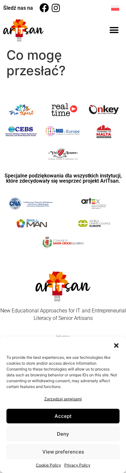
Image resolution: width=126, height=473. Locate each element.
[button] (116, 345)
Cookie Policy (48, 465)
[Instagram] (55, 8)
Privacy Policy (77, 465)
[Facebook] (44, 8)
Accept (63, 416)
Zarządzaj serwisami (63, 398)
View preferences (63, 452)
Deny (63, 434)
